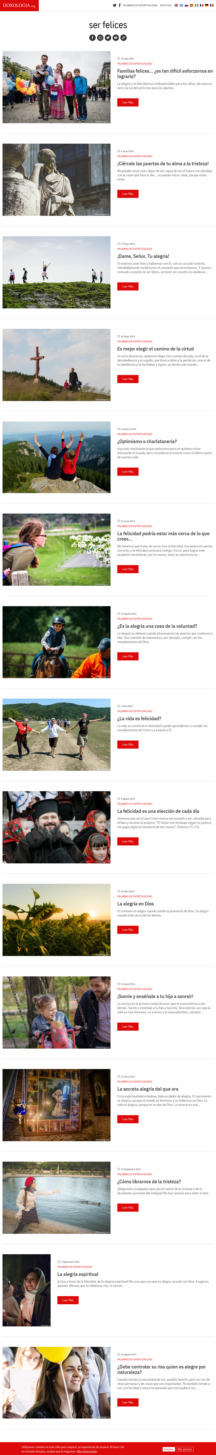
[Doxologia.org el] (181, 4)
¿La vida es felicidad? (139, 718)
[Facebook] (120, 5)
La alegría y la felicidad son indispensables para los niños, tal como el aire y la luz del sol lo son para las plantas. (164, 85)
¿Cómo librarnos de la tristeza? (149, 1181)
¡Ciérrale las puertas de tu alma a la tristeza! (163, 163)
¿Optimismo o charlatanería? (147, 441)
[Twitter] (115, 5)
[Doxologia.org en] (176, 4)
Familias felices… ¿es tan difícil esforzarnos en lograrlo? (165, 73)
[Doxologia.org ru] (186, 4)
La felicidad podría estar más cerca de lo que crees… (163, 536)
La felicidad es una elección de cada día (158, 811)
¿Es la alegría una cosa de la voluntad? (157, 626)
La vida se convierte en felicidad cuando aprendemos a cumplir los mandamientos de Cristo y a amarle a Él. (162, 727)
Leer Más (127, 102)
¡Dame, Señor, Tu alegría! (143, 256)
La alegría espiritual (77, 1274)
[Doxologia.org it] (196, 4)
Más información (87, 1451)
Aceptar (169, 1449)
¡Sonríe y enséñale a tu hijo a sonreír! (155, 996)
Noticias (165, 5)
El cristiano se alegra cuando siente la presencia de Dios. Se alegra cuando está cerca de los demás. (162, 913)
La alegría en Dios (135, 903)
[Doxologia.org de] (206, 4)
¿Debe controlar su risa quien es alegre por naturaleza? (161, 1369)
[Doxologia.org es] (191, 4)
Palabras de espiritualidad (140, 5)
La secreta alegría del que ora (147, 1089)
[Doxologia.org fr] (201, 4)
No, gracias (185, 1449)
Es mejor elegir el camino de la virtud (155, 348)
